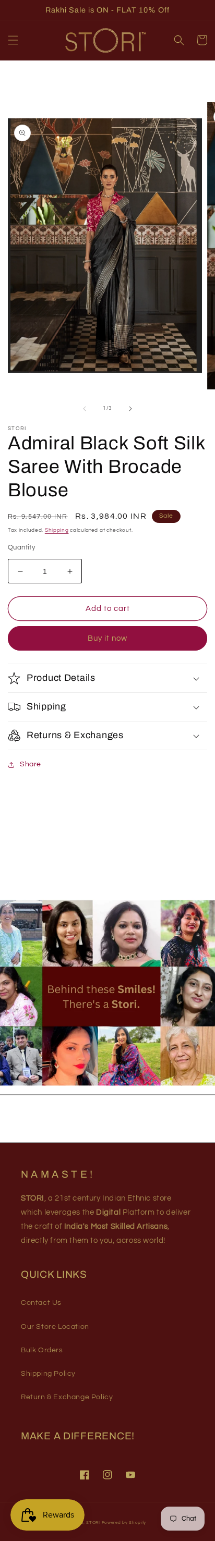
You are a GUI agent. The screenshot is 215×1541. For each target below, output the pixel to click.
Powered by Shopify (124, 1522)
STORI (93, 1522)
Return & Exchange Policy (67, 1397)
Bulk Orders (42, 1350)
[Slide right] (130, 408)
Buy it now (107, 638)
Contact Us (41, 1302)
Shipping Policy (48, 1373)
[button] (13, 40)
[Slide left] (84, 408)
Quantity (21, 547)
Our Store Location (55, 1326)
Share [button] (30, 764)
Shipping (57, 530)
